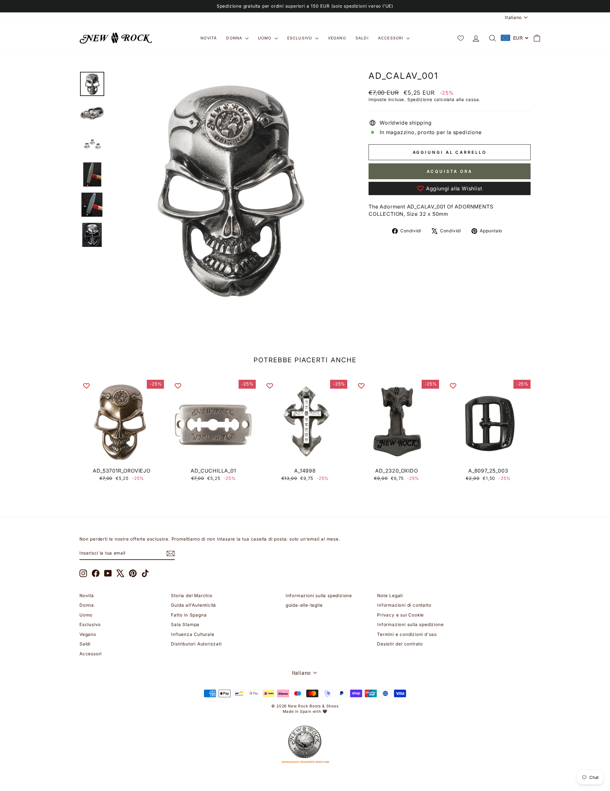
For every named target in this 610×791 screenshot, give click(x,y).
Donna (234, 38)
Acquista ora (449, 171)
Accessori (391, 38)
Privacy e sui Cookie (400, 614)
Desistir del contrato (400, 643)
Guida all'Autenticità (193, 605)
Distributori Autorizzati (196, 643)
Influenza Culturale (192, 634)
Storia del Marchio (191, 595)
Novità (208, 38)
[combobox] (515, 38)
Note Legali (390, 595)
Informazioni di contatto (404, 605)
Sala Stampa (185, 624)
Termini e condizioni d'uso (407, 634)
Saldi (362, 38)
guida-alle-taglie (304, 605)
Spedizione (419, 99)
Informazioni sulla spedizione (319, 595)
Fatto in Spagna (189, 614)
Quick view (122, 457)
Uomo (265, 38)
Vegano (337, 38)
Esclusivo (300, 38)
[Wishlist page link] (461, 38)
